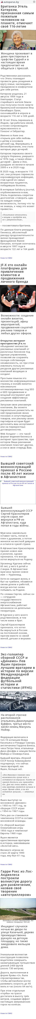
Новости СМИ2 (6, 258)
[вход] (34, 2)
